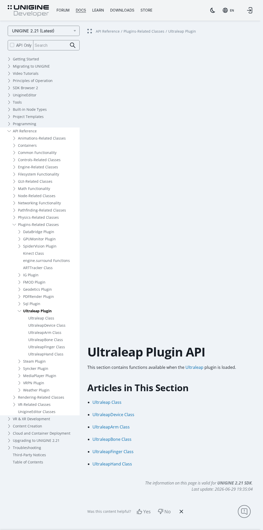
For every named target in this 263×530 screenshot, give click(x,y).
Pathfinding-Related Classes (42, 210)
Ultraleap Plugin (37, 310)
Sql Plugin (31, 303)
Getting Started (26, 59)
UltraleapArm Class (44, 332)
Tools (17, 102)
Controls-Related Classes (39, 159)
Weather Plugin (36, 390)
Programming (24, 123)
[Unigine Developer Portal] (28, 11)
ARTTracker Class (38, 267)
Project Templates (28, 116)
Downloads (122, 10)
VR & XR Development (31, 418)
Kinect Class (33, 253)
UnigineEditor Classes (36, 411)
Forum (63, 10)
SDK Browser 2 (25, 87)
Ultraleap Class (41, 318)
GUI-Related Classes (35, 181)
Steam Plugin (34, 361)
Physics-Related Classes (38, 217)
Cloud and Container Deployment (41, 433)
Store (146, 10)
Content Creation (27, 426)
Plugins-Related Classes (38, 224)
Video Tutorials (26, 73)
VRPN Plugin (33, 382)
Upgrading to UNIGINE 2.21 (36, 440)
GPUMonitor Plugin (39, 238)
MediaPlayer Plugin (39, 375)
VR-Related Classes (34, 404)
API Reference (25, 131)
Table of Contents (28, 462)
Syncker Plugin (35, 368)
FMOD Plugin (34, 282)
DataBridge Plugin (38, 231)
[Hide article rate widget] (181, 511)
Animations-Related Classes (42, 138)
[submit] (72, 45)
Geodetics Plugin (37, 289)
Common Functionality (37, 152)
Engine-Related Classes (38, 167)
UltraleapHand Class (45, 354)
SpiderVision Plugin (40, 246)
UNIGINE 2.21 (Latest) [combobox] (33, 30)
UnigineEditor (24, 95)
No (167, 511)
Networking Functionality (39, 202)
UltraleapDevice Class (46, 325)
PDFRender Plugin (38, 296)
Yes (147, 511)
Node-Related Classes (36, 195)
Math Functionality (34, 188)
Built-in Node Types (30, 109)
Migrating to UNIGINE (31, 66)
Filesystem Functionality (38, 174)
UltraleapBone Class (45, 339)
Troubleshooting (27, 447)
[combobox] (228, 10)
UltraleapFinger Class (46, 346)
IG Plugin (31, 274)
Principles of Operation (33, 80)
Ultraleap (194, 367)
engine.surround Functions (46, 260)
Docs (81, 10)
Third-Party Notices (29, 454)
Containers (27, 145)
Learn (98, 10)
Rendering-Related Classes (41, 397)
